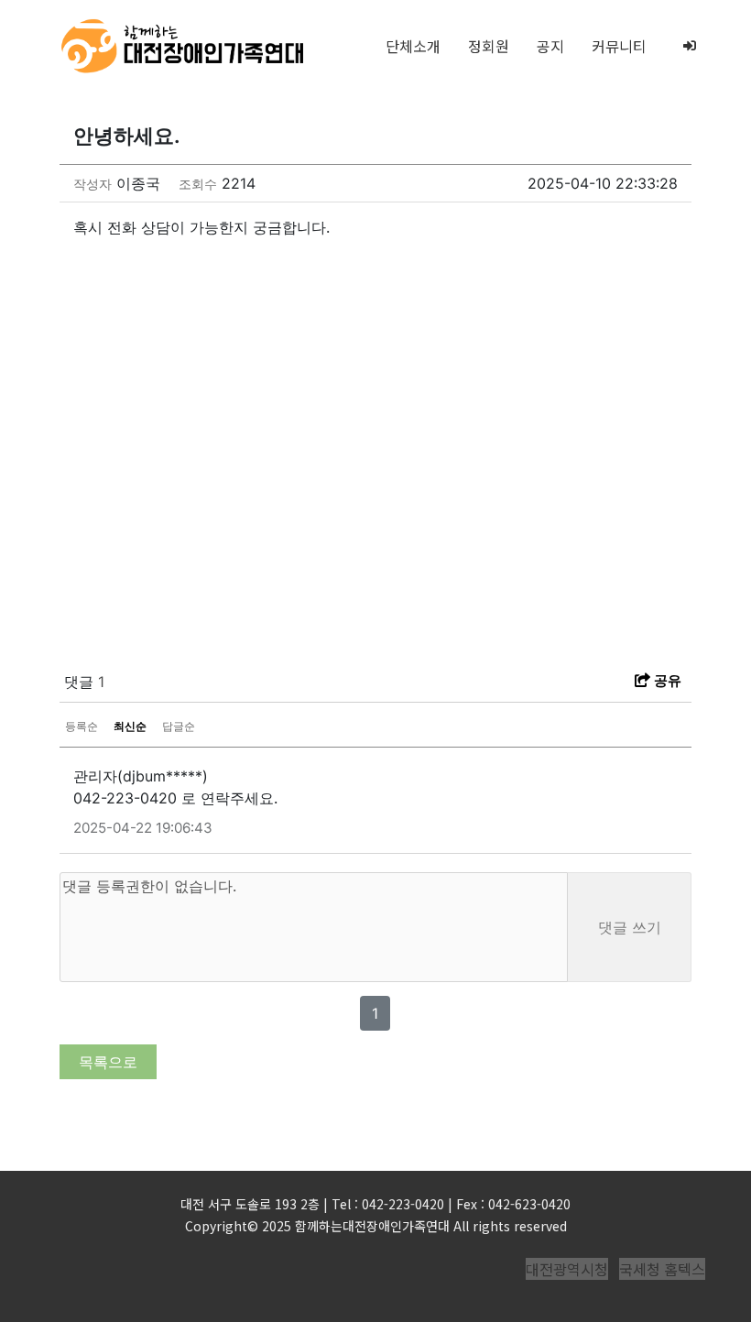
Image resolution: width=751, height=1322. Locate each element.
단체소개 (413, 46)
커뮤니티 (619, 46)
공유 (665, 680)
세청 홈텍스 (669, 1269)
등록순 (81, 726)
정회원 (488, 46)
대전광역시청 (567, 1269)
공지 (550, 46)
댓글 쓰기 (629, 927)
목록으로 (108, 1062)
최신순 (130, 726)
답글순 (178, 726)
